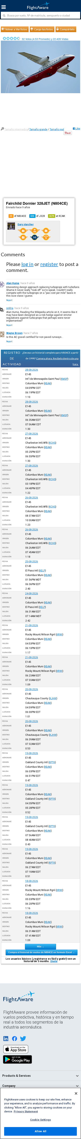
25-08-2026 (31, 561)
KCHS (52, 442)
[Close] (76, 1093)
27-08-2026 (31, 433)
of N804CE (18, 216)
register (49, 264)
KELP (42, 570)
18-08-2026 (31, 881)
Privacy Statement (26, 1111)
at (57, 216)
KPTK (52, 762)
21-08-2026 (31, 625)
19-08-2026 (31, 753)
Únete (54, 961)
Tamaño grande (38, 129)
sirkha (9, 308)
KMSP (64, 378)
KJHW (53, 698)
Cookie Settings (40, 1119)
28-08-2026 (31, 369)
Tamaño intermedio (16, 129)
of (38, 216)
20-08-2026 (31, 689)
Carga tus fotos (43, 29)
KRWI (59, 634)
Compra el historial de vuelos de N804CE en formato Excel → (41, 952)
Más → (40, 946)
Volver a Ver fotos (16, 29)
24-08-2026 (31, 593)
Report (9, 300)
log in (27, 264)
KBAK (48, 383)
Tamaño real (57, 129)
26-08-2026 (31, 497)
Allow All (40, 1131)
